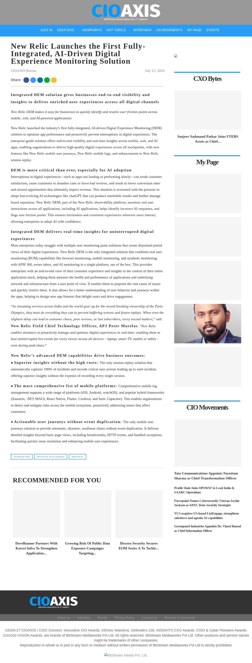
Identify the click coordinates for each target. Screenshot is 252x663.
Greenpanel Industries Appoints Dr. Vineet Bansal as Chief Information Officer (207, 528)
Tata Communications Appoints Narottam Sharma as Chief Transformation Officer (206, 475)
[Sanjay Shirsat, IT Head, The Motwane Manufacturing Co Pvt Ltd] (207, 280)
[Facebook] (202, 601)
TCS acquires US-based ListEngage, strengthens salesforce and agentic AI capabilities (206, 515)
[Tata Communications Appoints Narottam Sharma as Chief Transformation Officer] (207, 443)
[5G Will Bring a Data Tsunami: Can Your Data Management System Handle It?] (207, 193)
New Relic (77, 457)
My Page (194, 30)
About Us (63, 617)
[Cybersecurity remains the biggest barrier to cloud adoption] (207, 367)
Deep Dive (65, 30)
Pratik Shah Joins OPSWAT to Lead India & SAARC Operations (204, 490)
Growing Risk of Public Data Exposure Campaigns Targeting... (87, 548)
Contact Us (149, 617)
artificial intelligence (51, 457)
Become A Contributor (180, 617)
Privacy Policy (124, 617)
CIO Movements (169, 30)
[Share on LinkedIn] (40, 80)
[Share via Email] (54, 80)
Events (212, 30)
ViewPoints (92, 30)
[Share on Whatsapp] (47, 80)
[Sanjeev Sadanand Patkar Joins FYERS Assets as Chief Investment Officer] (207, 110)
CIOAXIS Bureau (23, 71)
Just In (46, 30)
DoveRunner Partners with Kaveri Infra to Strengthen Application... (36, 548)
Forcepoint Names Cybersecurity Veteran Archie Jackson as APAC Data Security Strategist (206, 503)
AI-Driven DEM (22, 457)
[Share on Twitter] (33, 80)
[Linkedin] (221, 601)
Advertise (83, 617)
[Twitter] (212, 601)
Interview (142, 30)
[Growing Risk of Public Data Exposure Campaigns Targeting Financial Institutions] (87, 514)
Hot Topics (116, 30)
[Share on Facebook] (26, 80)
